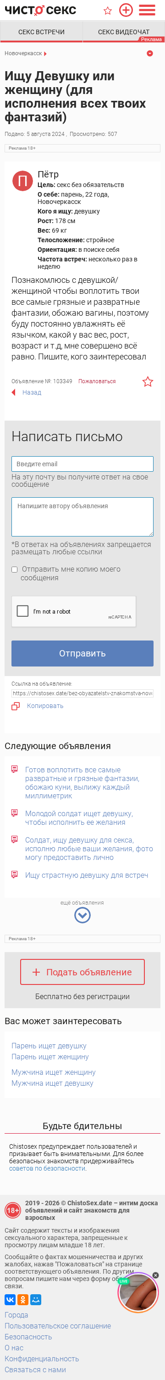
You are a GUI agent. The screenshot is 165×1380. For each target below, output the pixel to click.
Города (16, 1315)
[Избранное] (107, 10)
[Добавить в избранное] (148, 381)
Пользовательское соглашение (58, 1326)
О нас (14, 1348)
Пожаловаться (97, 381)
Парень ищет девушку (49, 1046)
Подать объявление (89, 972)
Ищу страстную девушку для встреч (86, 875)
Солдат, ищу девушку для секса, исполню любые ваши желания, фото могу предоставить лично (89, 849)
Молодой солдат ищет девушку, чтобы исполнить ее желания (79, 818)
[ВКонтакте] (10, 1299)
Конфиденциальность (42, 1358)
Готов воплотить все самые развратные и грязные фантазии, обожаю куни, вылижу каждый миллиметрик (82, 783)
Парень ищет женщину (50, 1056)
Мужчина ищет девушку (52, 1083)
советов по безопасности (47, 1168)
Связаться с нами (35, 1369)
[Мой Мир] (35, 1299)
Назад (31, 392)
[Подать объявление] (126, 10)
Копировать (45, 705)
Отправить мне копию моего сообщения (71, 573)
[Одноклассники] (22, 1299)
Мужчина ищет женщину (53, 1072)
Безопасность (28, 1337)
